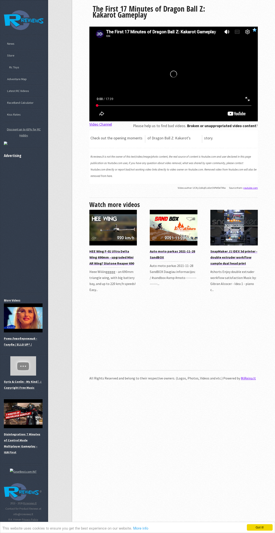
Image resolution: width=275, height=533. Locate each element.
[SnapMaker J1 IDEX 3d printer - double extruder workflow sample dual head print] (234, 244)
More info (140, 528)
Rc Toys (14, 67)
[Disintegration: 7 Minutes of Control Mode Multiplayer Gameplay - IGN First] (23, 427)
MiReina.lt (248, 378)
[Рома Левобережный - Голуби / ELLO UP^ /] (23, 331)
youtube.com (250, 187)
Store (10, 55)
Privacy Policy (30, 519)
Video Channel (100, 124)
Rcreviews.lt (30, 503)
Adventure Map (17, 79)
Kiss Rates (14, 114)
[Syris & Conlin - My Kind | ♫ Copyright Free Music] (23, 374)
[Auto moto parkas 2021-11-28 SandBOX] (173, 244)
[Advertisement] (173, 334)
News (10, 44)
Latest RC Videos (18, 91)
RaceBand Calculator (20, 103)
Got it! (260, 527)
